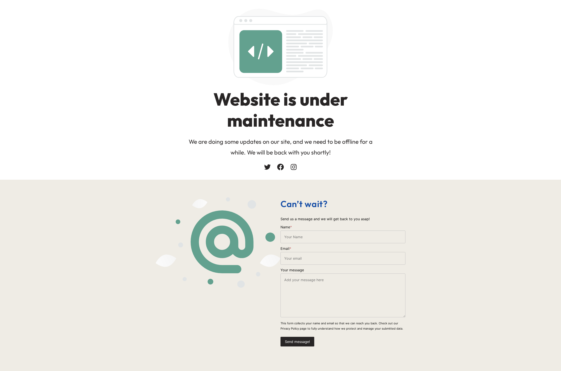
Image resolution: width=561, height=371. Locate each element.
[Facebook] (280, 167)
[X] (267, 167)
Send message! (297, 341)
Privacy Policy (289, 328)
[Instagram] (294, 167)
